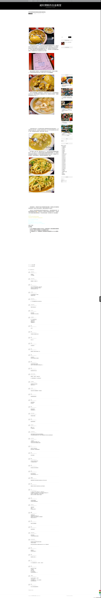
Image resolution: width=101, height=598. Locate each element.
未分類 (62, 172)
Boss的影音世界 (64, 146)
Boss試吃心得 (63, 149)
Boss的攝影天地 (64, 147)
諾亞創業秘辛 (63, 174)
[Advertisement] (43, 20)
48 (43, 13)
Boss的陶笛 (63, 148)
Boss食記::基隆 (63, 160)
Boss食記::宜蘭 (63, 161)
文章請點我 (51, 72)
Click (100, 299)
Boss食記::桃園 (30, 13)
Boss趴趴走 (63, 150)
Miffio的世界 (63, 170)
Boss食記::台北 (63, 156)
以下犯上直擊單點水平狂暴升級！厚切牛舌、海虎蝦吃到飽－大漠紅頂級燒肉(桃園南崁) (44, 228)
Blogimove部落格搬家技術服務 (97, 597)
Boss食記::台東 (63, 158)
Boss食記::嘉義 (63, 159)
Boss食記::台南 (63, 157)
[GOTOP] (100, 595)
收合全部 (65, 145)
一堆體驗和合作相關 (64, 171)
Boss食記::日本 (63, 163)
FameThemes (71, 595)
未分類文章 (63, 173)
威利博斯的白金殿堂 (50, 5)
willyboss (34, 13)
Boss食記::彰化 (63, 162)
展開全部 (62, 145)
